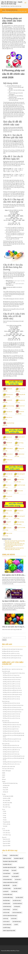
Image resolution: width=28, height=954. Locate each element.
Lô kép (4, 815)
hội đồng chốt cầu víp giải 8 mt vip (10, 728)
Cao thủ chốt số (16, 35)
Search (4, 639)
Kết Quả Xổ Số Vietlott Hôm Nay (10, 783)
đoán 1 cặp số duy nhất (9, 930)
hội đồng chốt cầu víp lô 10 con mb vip (11, 679)
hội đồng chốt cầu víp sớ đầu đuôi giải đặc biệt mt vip (13, 736)
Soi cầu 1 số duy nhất (12, 41)
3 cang (5, 855)
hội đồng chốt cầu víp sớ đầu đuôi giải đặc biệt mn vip (13, 759)
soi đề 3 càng (6, 927)
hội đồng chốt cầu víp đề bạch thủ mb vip (12, 690)
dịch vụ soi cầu (7, 858)
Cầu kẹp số (22, 35)
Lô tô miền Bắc (6, 830)
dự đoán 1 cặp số (18, 858)
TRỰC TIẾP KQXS (6, 770)
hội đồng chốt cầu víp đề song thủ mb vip (11, 657)
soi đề (16, 924)
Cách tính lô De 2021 (7, 35)
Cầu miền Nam (6, 804)
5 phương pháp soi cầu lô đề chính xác (14, 543)
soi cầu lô (5, 891)
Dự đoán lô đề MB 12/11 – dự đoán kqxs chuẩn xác (14, 601)
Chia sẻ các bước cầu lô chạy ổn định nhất (14, 627)
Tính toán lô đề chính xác (11, 10)
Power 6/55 (5, 789)
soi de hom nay (7, 906)
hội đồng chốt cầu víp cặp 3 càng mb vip (12, 677)
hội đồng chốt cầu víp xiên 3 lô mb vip (11, 716)
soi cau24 (16, 873)
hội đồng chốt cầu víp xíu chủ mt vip (11, 741)
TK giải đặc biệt (6, 822)
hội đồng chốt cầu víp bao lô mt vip (11, 722)
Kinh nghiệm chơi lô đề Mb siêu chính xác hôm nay (14, 575)
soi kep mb (17, 906)
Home (3, 10)
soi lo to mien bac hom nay (10, 915)
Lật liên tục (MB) (6, 798)
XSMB (3, 772)
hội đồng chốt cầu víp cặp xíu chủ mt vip (12, 724)
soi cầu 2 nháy (6, 888)
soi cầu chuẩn (17, 888)
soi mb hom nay (17, 921)
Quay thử (4, 837)
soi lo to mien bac (17, 912)
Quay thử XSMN (6, 845)
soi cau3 (14, 870)
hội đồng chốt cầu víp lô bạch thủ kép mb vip (12, 649)
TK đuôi (4, 819)
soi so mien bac (7, 924)
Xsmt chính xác (5, 720)
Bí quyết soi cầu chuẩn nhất (8, 766)
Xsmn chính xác (5, 743)
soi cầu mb (14, 891)
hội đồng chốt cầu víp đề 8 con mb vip (10, 653)
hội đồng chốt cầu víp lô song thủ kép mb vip (12, 655)
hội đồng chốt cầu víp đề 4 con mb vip (11, 681)
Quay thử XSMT (6, 843)
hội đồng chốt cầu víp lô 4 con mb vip (10, 651)
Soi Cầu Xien (6, 900)
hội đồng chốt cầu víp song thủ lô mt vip (12, 738)
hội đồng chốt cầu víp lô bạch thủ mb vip (12, 707)
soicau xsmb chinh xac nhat (10, 882)
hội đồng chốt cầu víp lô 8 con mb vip (11, 703)
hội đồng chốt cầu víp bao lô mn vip (11, 745)
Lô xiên (4, 813)
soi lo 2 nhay (6, 909)
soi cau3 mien (6, 873)
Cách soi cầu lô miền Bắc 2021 (9, 34)
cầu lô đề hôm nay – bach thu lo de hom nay (11, 3)
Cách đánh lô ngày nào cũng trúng (13, 31)
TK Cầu (4, 794)
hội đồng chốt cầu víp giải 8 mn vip (11, 751)
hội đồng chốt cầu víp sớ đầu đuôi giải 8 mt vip (13, 733)
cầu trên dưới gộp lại (7, 37)
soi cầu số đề (19, 897)
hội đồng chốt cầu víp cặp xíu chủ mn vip (12, 747)
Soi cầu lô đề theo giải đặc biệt (13, 45)
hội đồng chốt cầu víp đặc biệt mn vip (11, 749)
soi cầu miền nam (7, 894)
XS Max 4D (5, 787)
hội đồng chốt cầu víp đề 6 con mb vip (11, 683)
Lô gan (4, 811)
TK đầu (4, 817)
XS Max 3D (5, 791)
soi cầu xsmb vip (17, 903)
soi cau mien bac (7, 879)
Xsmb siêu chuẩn (6, 671)
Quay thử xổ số (6, 839)
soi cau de (5, 876)
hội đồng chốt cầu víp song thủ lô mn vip (12, 761)
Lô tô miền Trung (7, 834)
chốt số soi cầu (14, 855)
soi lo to (15, 909)
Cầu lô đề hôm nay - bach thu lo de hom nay (14, 25)
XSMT (3, 777)
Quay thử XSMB (6, 841)
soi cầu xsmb (6, 903)
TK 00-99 (5, 826)
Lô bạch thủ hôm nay (17, 37)
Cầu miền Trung (6, 806)
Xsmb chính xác (5, 701)
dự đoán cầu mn (7, 864)
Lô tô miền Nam (6, 832)
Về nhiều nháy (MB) (7, 802)
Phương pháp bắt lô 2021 (12, 38)
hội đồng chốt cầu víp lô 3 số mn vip (11, 754)
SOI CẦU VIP (6, 885)
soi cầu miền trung (7, 897)
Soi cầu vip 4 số (14, 47)
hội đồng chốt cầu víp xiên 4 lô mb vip (11, 718)
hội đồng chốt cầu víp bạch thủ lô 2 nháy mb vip (14, 673)
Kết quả (4, 779)
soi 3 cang (5, 870)
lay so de (21, 867)
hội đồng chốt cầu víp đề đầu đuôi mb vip (12, 692)
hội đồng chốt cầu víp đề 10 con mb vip (12, 688)
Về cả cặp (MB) (6, 800)
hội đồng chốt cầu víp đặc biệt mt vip (11, 726)
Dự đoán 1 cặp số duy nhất (10, 861)
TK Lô (3, 809)
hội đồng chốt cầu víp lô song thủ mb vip (12, 711)
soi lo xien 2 (6, 921)
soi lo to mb (6, 912)
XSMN (3, 775)
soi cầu (14, 885)
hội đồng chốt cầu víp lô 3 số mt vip (11, 731)
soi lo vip (5, 918)
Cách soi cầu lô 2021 (19, 32)
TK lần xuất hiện (6, 824)
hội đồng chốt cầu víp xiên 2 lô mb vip (11, 713)
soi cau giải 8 (15, 876)
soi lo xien (13, 918)
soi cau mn (17, 879)
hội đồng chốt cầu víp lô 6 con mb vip (11, 698)
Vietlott (3, 781)
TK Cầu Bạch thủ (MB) (8, 796)
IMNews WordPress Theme (13, 950)
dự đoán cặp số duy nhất (9, 867)
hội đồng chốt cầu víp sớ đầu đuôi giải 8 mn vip (13, 756)
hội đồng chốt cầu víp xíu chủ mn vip (11, 764)
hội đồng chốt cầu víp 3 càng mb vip (11, 675)
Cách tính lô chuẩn (21, 34)
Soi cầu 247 (20, 41)
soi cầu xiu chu (17, 900)
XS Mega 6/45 (6, 785)
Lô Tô (3, 828)
